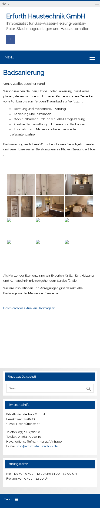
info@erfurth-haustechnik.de (37, 446)
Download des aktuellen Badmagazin (29, 308)
